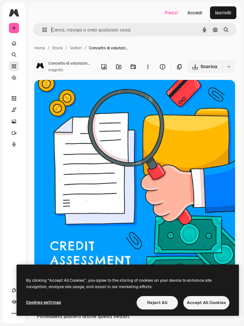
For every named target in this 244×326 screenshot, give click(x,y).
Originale (76, 92)
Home (39, 48)
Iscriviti (223, 13)
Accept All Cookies (206, 302)
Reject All (157, 302)
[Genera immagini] (14, 121)
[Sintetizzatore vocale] (14, 144)
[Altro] (14, 313)
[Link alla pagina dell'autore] (40, 67)
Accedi (194, 13)
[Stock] (14, 66)
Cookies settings (43, 302)
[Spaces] (14, 110)
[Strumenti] (14, 98)
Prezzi (171, 13)
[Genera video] (14, 133)
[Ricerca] (14, 55)
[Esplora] (14, 78)
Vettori (76, 48)
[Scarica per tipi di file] (228, 66)
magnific (56, 70)
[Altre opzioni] (147, 66)
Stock (57, 48)
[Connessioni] (14, 290)
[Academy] (14, 302)
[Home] (14, 43)
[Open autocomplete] (42, 29)
